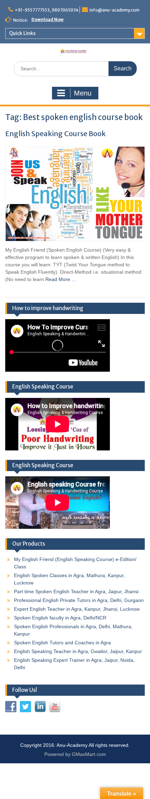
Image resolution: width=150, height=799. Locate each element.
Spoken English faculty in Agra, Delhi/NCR (60, 618)
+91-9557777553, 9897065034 (46, 10)
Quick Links (22, 33)
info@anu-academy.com (115, 10)
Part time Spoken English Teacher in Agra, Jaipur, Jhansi (76, 591)
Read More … (60, 279)
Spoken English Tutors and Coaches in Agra (62, 642)
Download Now (47, 19)
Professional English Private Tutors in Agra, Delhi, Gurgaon (79, 600)
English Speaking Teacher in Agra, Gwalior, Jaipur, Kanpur (78, 651)
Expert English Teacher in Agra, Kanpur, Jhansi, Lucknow (77, 609)
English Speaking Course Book (55, 133)
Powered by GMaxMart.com (75, 754)
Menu (82, 93)
